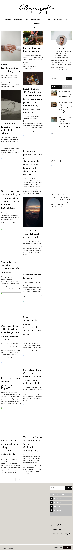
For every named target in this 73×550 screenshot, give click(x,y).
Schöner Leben (35, 19)
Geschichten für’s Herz (21, 19)
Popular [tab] (57, 87)
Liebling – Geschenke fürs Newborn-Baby (65, 96)
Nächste (18, 479)
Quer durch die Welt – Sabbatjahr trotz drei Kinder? (32, 234)
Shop (66, 19)
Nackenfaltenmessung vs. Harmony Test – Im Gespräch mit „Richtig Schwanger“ (65, 109)
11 (13, 479)
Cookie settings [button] (58, 547)
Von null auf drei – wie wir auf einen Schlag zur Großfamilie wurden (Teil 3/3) (32, 444)
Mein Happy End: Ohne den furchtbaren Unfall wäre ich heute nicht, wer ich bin (32, 376)
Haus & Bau (46, 19)
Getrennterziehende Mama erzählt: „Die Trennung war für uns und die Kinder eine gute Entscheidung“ (11, 199)
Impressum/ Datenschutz (58, 525)
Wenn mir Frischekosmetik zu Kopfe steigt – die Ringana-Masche (64, 124)
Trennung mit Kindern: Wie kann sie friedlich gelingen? (10, 128)
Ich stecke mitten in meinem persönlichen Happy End (10, 383)
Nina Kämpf (62, 119)
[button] (34, 27)
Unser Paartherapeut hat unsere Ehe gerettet (10, 68)
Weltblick (8, 19)
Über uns (36, 23)
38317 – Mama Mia (58, 19)
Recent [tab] (67, 87)
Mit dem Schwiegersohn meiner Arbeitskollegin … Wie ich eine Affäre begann (32, 325)
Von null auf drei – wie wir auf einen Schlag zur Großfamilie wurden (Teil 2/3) (10, 447)
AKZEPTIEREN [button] (67, 547)
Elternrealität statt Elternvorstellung (32, 49)
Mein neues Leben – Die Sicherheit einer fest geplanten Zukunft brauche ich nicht (10, 332)
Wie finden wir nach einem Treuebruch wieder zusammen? (10, 266)
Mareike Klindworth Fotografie (60, 534)
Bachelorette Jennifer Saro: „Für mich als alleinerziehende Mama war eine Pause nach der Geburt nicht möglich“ (32, 163)
